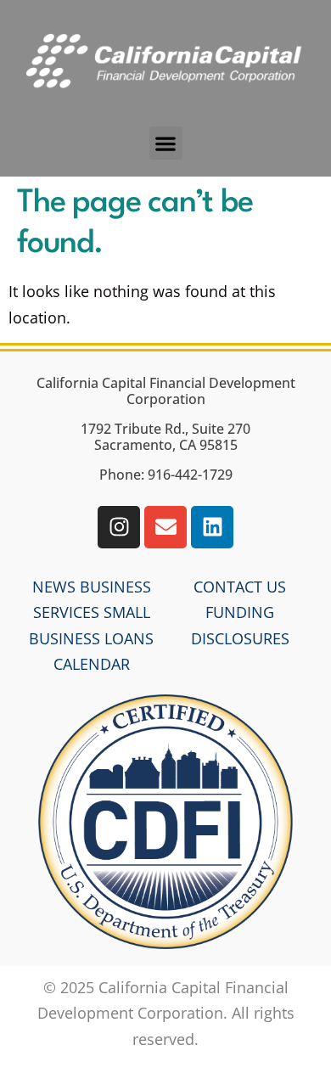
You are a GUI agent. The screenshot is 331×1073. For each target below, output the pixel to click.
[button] (165, 143)
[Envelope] (165, 527)
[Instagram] (119, 527)
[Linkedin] (212, 527)
